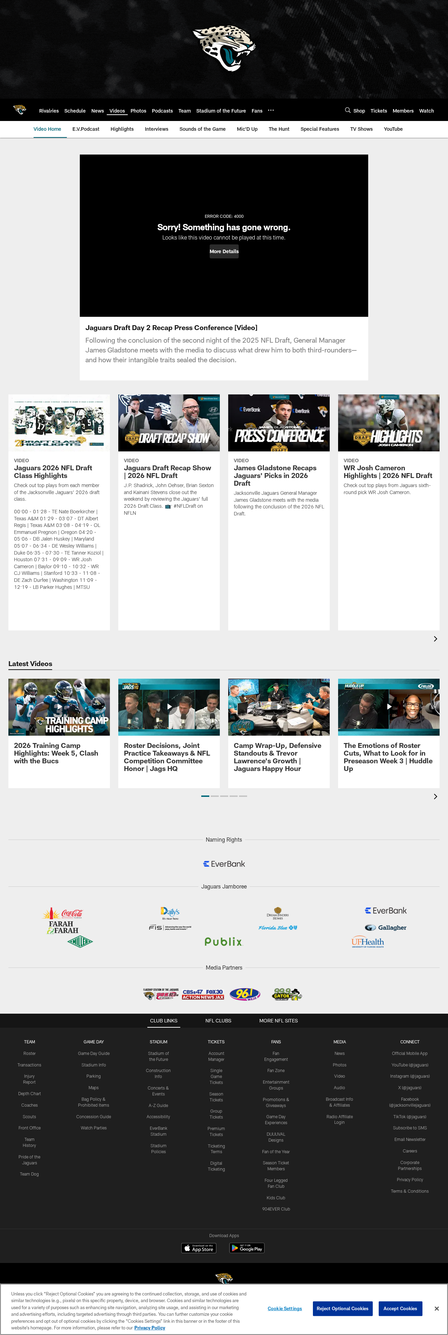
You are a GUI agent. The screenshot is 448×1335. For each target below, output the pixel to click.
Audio (339, 1087)
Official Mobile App (410, 1053)
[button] (224, 251)
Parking (93, 1075)
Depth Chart (29, 1093)
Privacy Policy (410, 1179)
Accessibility (158, 1116)
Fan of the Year (276, 1151)
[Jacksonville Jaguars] (224, 1281)
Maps (94, 1087)
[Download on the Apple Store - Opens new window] (199, 1249)
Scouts (29, 1116)
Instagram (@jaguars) (410, 1075)
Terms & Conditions (410, 1190)
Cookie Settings (285, 1308)
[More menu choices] (271, 110)
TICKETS (216, 1041)
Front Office (30, 1127)
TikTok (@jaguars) (409, 1116)
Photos (339, 1064)
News (340, 1053)
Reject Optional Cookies (343, 1308)
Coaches (29, 1104)
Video (339, 1075)
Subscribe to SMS (410, 1127)
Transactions (29, 1064)
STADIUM (158, 1041)
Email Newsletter (410, 1139)
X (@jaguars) (409, 1087)
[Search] (348, 110)
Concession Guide (93, 1116)
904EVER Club (276, 1208)
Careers (410, 1150)
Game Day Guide (94, 1053)
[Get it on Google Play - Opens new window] (247, 1251)
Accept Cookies (401, 1308)
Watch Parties (94, 1127)
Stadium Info (94, 1064)
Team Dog (29, 1173)
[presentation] (437, 639)
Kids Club (276, 1197)
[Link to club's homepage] (19, 109)
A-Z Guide (158, 1105)
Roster (29, 1053)
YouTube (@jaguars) (410, 1064)
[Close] (436, 1308)
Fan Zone (276, 1070)
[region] (224, 1309)
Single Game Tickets (216, 1076)
